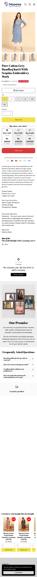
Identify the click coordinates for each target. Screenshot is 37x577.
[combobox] (9, 545)
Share (6, 244)
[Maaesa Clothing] (13, 4)
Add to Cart (8, 550)
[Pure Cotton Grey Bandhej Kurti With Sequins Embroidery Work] (6, 57)
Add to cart (18, 150)
